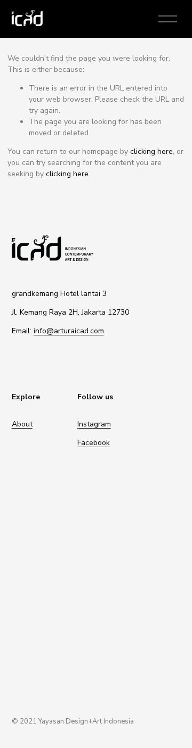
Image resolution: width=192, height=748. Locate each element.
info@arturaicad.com (69, 331)
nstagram (95, 424)
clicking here (151, 151)
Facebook (93, 443)
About (22, 424)
